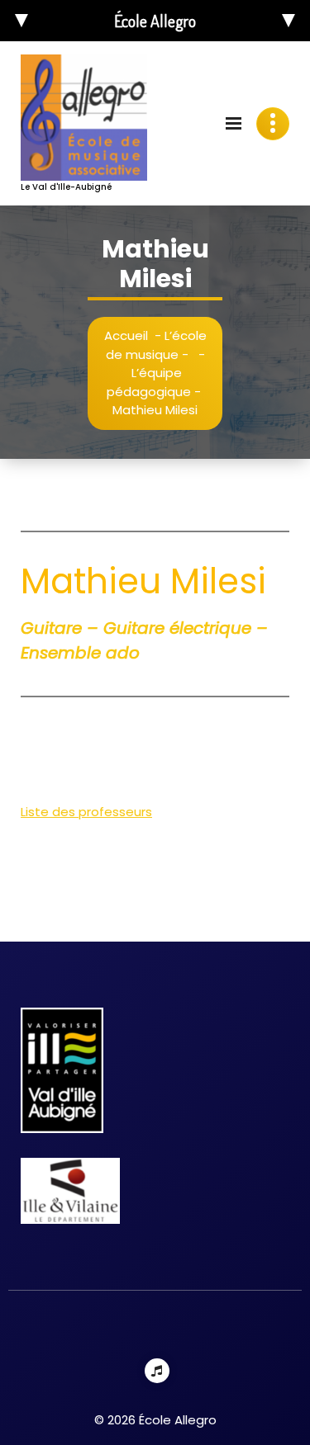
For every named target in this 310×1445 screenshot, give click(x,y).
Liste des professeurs (86, 811)
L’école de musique (156, 345)
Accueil (126, 335)
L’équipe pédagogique (149, 382)
